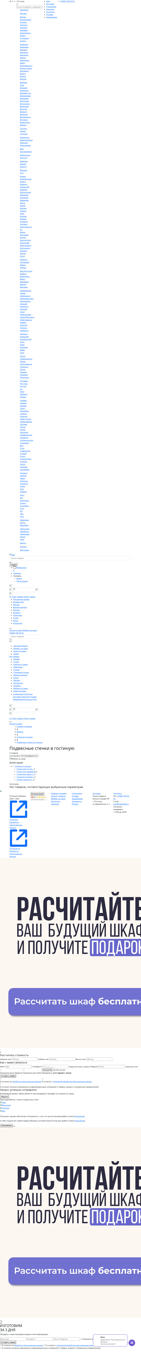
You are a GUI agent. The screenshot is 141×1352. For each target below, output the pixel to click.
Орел (22, 344)
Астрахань (24, 38)
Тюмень (23, 491)
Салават (23, 400)
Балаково (24, 44)
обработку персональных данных (26, 1081)
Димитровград (26, 140)
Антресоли (17, 623)
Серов (22, 429)
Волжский (24, 106)
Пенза (22, 356)
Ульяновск (24, 500)
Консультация (37, 794)
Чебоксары (25, 529)
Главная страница (58, 793)
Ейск (22, 149)
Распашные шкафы (21, 599)
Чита (22, 539)
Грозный (23, 134)
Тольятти (24, 484)
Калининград (25, 179)
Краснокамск (25, 245)
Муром (23, 284)
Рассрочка (27, 694)
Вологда (23, 109)
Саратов (23, 416)
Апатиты (23, 25)
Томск (22, 486)
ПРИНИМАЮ (6, 1125)
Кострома (24, 235)
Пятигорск (24, 377)
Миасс (22, 279)
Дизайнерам (51, 17)
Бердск (23, 58)
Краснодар (24, 243)
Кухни (15, 620)
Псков (22, 369)
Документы (77, 801)
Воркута (23, 112)
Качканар (24, 197)
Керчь (22, 203)
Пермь (23, 361)
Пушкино (24, 375)
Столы (15, 618)
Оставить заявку (8, 1076)
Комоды (16, 610)
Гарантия (50, 9)
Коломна (24, 221)
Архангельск (25, 33)
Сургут (23, 464)
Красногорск (25, 240)
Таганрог (24, 473)
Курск (22, 256)
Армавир (24, 30)
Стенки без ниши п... (26, 774)
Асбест (23, 35)
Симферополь (26, 435)
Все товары (14, 656)
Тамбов (23, 476)
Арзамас (23, 27)
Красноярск (25, 248)
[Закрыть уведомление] (14, 1126)
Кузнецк (23, 251)
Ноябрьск (24, 330)
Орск (22, 352)
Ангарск (23, 22)
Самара (23, 403)
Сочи (22, 448)
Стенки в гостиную (23, 766)
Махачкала (24, 276)
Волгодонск (25, 104)
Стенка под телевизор (26, 771)
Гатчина (23, 128)
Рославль (24, 381)
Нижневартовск (27, 298)
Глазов (23, 131)
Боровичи (24, 71)
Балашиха (24, 47)
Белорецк (24, 55)
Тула (22, 489)
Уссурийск (24, 506)
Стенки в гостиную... (25, 777)
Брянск (23, 76)
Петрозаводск (26, 364)
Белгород (24, 52)
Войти (19, 578)
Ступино (23, 461)
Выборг (23, 125)
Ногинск (23, 328)
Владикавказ (25, 96)
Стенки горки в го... (25, 779)
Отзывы (49, 14)
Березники (24, 60)
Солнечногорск (26, 440)
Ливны (23, 265)
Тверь (22, 478)
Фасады (16, 604)
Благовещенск (26, 66)
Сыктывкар (24, 469)
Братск (23, 74)
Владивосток (25, 93)
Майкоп (23, 274)
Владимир (24, 98)
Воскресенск (25, 117)
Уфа (21, 514)
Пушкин (23, 372)
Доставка (50, 4)
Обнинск (24, 334)
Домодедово (25, 145)
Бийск (22, 63)
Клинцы (23, 216)
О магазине (51, 6)
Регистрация (22, 581)
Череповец (25, 534)
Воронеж (24, 114)
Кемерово (24, 200)
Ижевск (23, 164)
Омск (22, 342)
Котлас (23, 237)
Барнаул (23, 50)
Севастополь (25, 419)
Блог (48, 1)
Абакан (23, 17)
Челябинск (24, 531)
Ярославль (24, 550)
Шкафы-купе (18, 602)
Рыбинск (23, 394)
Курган (23, 253)
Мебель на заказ (58, 799)
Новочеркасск (26, 320)
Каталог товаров (58, 796)
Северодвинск (26, 422)
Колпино (24, 224)
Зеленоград (25, 155)
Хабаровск (24, 520)
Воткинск (24, 120)
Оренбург (24, 10)
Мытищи (24, 287)
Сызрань (24, 467)
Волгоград (24, 101)
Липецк (23, 267)
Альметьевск (25, 19)
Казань (23, 176)
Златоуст (24, 158)
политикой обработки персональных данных (72, 1081)
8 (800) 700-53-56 (68, 1)
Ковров (23, 219)
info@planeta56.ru (121, 804)
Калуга (23, 182)
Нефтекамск (25, 296)
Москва (23, 13)
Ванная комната (20, 607)
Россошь (24, 383)
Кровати (16, 612)
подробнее (79, 1116)
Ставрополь (25, 451)
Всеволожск (25, 122)
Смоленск (24, 437)
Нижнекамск (25, 301)
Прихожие (17, 615)
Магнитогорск (26, 271)
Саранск (23, 414)
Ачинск (23, 41)
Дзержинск (24, 137)
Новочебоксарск (27, 317)
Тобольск (24, 481)
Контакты (50, 12)
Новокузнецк (25, 314)
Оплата (75, 804)
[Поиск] (10, 562)
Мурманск (24, 282)
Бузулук (23, 79)
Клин (22, 213)
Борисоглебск (26, 68)
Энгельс (23, 546)
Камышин (24, 195)
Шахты (23, 543)
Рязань (23, 397)
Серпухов (24, 432)
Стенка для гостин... (25, 769)
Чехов (22, 537)
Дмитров (24, 143)
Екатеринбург (26, 151)
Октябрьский (25, 339)
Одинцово (24, 337)
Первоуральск (26, 359)
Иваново (24, 161)
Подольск (24, 367)
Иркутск (23, 166)
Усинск (23, 503)
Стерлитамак (25, 459)
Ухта (22, 516)
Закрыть (4, 1096)
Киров (22, 205)
